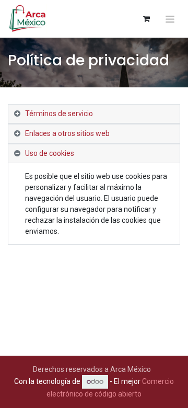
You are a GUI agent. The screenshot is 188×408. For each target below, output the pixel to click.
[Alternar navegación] (170, 19)
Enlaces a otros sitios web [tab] (67, 133)
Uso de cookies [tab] (49, 153)
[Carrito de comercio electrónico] (146, 18)
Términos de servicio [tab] (59, 113)
